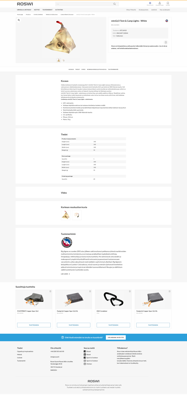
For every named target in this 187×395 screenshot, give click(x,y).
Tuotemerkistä (113, 69)
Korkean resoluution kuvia (97, 69)
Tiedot (77, 69)
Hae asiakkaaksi (165, 10)
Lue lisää (64, 274)
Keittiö (37, 10)
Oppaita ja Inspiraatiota (25, 351)
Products (28, 14)
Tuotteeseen (34, 325)
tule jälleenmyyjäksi (123, 358)
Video (83, 69)
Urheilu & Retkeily (24, 10)
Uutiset (19, 357)
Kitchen (89, 364)
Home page (20, 14)
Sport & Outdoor (92, 357)
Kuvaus (71, 69)
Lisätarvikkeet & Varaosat (67, 14)
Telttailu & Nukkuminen (52, 14)
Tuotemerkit (47, 10)
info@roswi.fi (54, 357)
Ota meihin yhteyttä (116, 337)
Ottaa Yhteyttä (131, 10)
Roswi (89, 351)
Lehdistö (154, 10)
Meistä (19, 354)
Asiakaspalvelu (143, 10)
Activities (59, 10)
